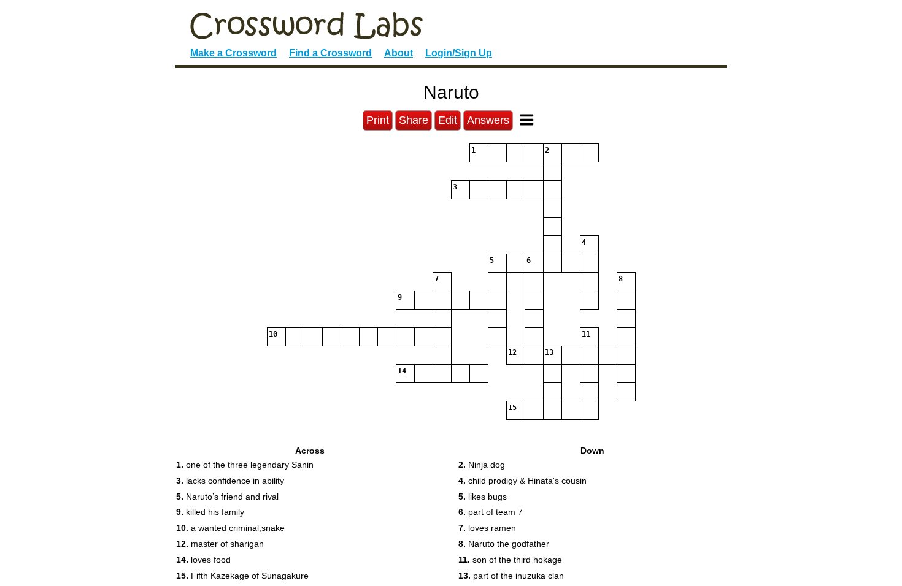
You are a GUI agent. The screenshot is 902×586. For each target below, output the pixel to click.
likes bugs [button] (482, 496)
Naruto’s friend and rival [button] (227, 496)
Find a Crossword (330, 53)
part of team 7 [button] (490, 512)
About (398, 53)
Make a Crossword (233, 53)
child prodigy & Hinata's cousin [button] (522, 480)
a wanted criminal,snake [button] (230, 528)
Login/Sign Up (458, 53)
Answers (488, 120)
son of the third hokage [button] (510, 560)
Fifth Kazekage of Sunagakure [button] (242, 575)
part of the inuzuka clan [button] (511, 575)
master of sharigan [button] (220, 544)
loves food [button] (203, 560)
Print (377, 120)
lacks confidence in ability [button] (230, 480)
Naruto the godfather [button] (503, 544)
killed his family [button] (210, 512)
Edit (447, 120)
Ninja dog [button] (481, 465)
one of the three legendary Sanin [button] (245, 465)
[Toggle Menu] (527, 120)
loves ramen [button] (487, 528)
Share (413, 120)
